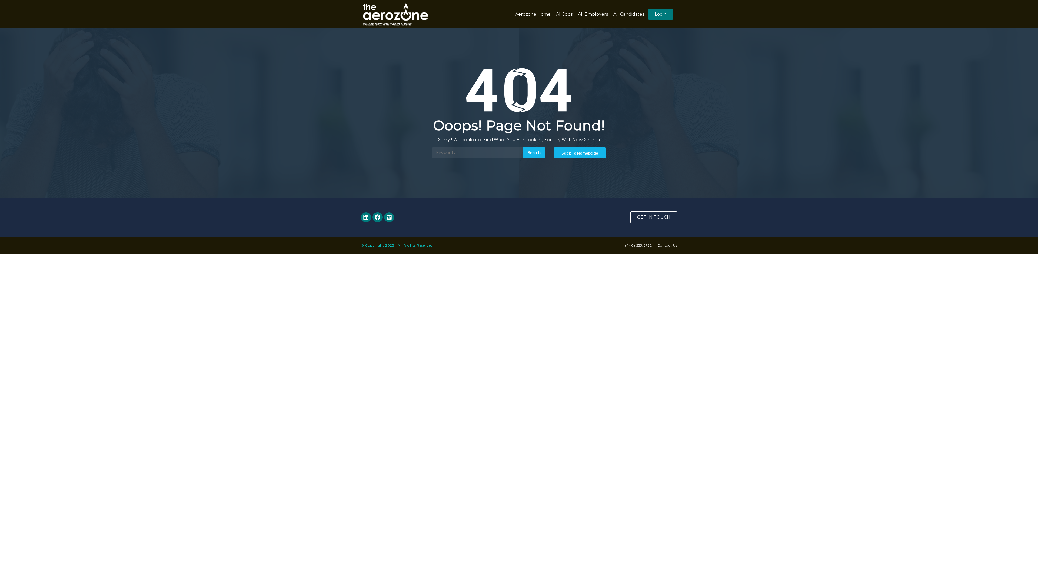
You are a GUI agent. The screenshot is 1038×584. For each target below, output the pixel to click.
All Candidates (628, 14)
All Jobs (564, 14)
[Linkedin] (366, 217)
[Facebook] (377, 217)
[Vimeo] (389, 217)
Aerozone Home (533, 14)
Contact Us (667, 245)
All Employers (593, 14)
